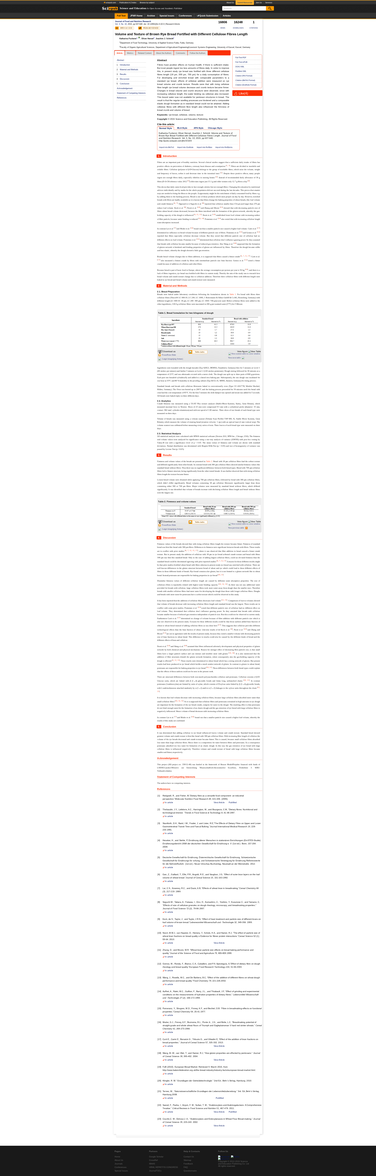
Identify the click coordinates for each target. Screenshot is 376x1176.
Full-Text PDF (240, 58)
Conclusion (124, 84)
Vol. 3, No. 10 (121, 24)
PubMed (233, 802)
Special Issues (167, 15)
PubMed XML (240, 71)
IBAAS (152, 1163)
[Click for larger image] (209, 332)
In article (169, 802)
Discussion (124, 79)
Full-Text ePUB (241, 62)
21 (222, 575)
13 (200, 214)
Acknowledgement (124, 88)
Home (136, 15)
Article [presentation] (119, 53)
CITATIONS (253, 28)
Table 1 (233, 294)
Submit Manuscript (244, 3)
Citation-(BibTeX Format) (245, 80)
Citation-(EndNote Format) (245, 85)
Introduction (125, 65)
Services (268, 3)
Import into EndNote (185, 147)
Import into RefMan (204, 147)
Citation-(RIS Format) (243, 76)
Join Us (259, 3)
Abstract (120, 60)
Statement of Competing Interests (131, 93)
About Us (230, 3)
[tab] (120, 53)
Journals (118, 1163)
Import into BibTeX (166, 147)
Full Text (121, 15)
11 (221, 207)
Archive (151, 15)
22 (259, 687)
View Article (219, 802)
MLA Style (182, 128)
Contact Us (189, 1156)
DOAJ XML (239, 67)
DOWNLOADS (238, 28)
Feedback (188, 1163)
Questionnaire (190, 1171)
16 (192, 228)
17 (258, 228)
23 (158, 691)
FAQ (186, 1167)
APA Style (198, 128)
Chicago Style (215, 128)
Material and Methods (129, 69)
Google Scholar (156, 1156)
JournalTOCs (155, 1171)
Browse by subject (147, 3)
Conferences (185, 15)
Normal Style (165, 128)
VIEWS (222, 28)
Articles (227, 15)
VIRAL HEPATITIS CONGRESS (163, 1167)
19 (246, 269)
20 (219, 575)
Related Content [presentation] (145, 53)
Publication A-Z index (127, 3)
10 (199, 207)
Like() (243, 93)
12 (197, 214)
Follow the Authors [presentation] (197, 53)
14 (202, 218)
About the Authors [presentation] (163, 53)
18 (235, 243)
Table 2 (209, 461)
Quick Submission (208, 15)
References (122, 98)
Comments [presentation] (180, 53)
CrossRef (153, 1160)
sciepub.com (110, 3)
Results (123, 74)
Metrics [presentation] (130, 53)
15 (241, 232)
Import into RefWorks (224, 147)
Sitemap (187, 1160)
